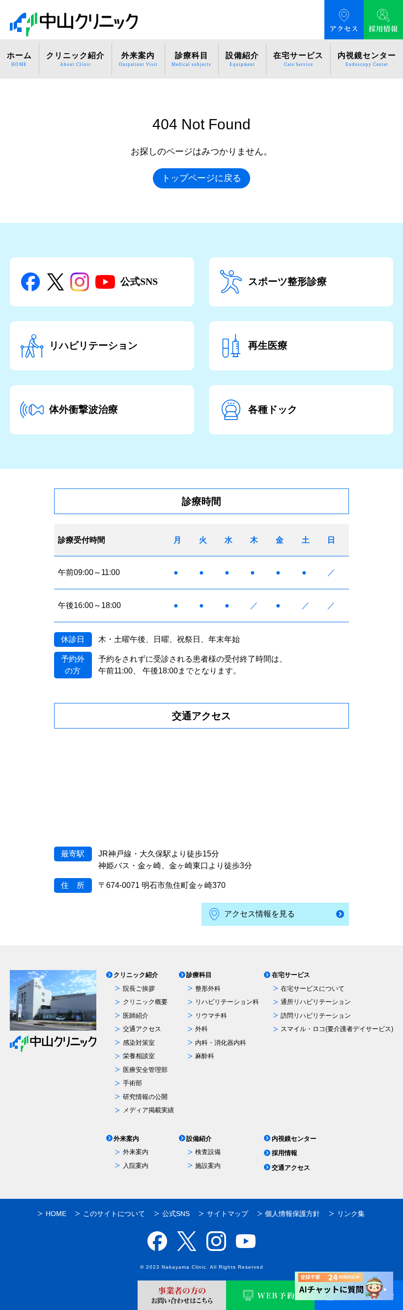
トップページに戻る (201, 178)
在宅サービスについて (313, 988)
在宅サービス (291, 974)
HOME (56, 1214)
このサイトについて (114, 1214)
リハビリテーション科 (227, 1001)
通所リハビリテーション (316, 1001)
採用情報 (284, 1153)
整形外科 (208, 988)
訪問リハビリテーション (316, 1015)
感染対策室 (139, 1042)
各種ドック (272, 409)
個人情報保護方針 (292, 1214)
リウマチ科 (211, 1015)
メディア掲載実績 (148, 1110)
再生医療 (268, 345)
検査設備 (208, 1152)
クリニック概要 (145, 1001)
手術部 (132, 1083)
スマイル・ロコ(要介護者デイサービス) (337, 1029)
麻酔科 (204, 1056)
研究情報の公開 (145, 1096)
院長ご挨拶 (139, 988)
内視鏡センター (294, 1138)
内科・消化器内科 (220, 1042)
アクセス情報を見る (259, 914)
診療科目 (199, 974)
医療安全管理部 (145, 1069)
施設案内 (208, 1165)
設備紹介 (199, 1138)
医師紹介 (135, 1015)
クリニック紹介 (136, 974)
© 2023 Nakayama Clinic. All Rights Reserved (201, 1267)
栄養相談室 (139, 1056)
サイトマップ (227, 1214)
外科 (201, 1029)
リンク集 (351, 1214)
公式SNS (139, 281)
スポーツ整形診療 (287, 281)
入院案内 (135, 1165)
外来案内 (126, 1138)
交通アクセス (142, 1029)
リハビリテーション (93, 345)
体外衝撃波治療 (83, 409)
